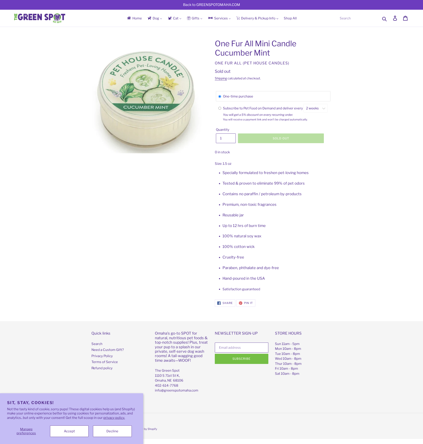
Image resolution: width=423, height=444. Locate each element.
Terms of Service (104, 362)
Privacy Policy (102, 356)
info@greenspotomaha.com (176, 390)
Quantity (222, 130)
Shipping (221, 78)
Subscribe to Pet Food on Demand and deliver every (263, 108)
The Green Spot (167, 371)
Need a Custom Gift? (107, 350)
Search (96, 344)
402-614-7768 (166, 386)
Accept (69, 431)
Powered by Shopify (144, 429)
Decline (112, 431)
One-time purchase (238, 96)
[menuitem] (134, 18)
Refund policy (102, 368)
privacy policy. (114, 418)
